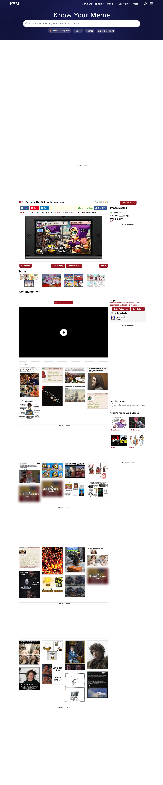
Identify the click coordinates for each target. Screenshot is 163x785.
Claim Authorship (121, 309)
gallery (57, 212)
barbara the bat (116, 303)
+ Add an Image (128, 203)
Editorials (123, 4)
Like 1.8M (101, 208)
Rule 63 (131, 447)
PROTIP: (23, 212)
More (135, 4)
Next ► (103, 266)
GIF (21, 202)
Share (25, 208)
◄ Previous (25, 266)
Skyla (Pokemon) (134, 430)
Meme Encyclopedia (91, 4)
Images (78, 31)
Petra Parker (115, 430)
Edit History (138, 309)
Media (110, 4)
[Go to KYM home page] (14, 4)
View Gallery (58, 266)
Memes (89, 31)
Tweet (45, 208)
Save (35, 208)
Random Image (74, 266)
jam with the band (131, 303)
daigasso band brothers (120, 305)
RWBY (113, 447)
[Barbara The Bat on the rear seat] (63, 237)
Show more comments (63, 303)
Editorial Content (106, 31)
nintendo (134, 305)
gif (140, 305)
